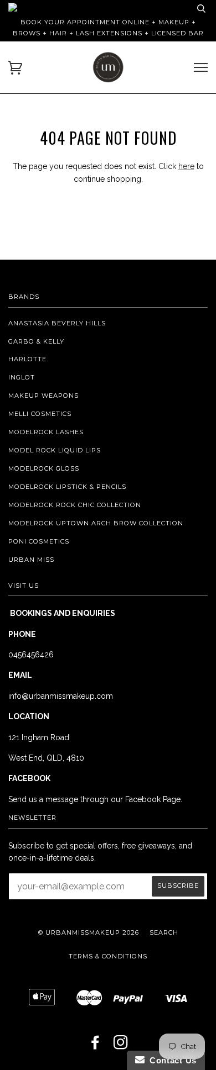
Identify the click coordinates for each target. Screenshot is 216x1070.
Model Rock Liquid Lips (54, 450)
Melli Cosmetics (39, 414)
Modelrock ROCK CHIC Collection (74, 505)
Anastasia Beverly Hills (57, 323)
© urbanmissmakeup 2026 (88, 932)
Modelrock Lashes (46, 432)
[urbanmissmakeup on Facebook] (95, 1046)
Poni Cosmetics (38, 541)
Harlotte (27, 359)
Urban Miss (31, 559)
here (186, 166)
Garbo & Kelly (36, 341)
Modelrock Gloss (43, 468)
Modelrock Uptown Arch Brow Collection (95, 523)
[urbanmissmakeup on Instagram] (121, 1046)
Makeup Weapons (43, 395)
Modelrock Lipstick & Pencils (67, 487)
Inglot (21, 377)
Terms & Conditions (108, 956)
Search (164, 932)
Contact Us (171, 1060)
